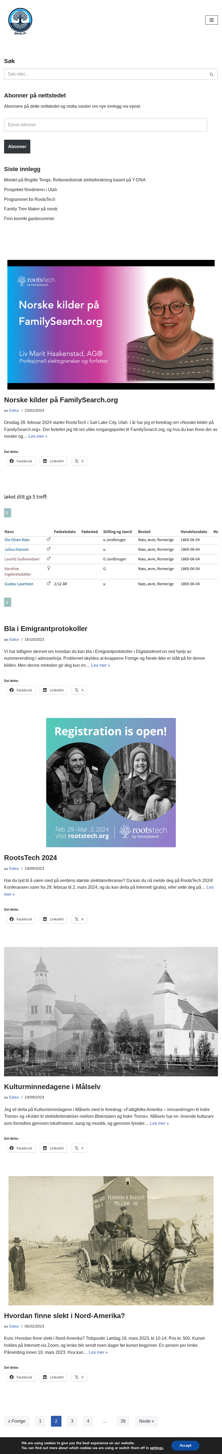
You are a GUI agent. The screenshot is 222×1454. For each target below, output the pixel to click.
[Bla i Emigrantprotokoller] (111, 553)
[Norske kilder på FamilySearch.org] (111, 324)
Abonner (17, 146)
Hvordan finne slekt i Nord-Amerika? (64, 1316)
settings (156, 1448)
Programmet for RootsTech (29, 199)
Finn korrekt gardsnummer (29, 218)
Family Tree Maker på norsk (30, 209)
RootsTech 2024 (30, 858)
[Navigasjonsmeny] (211, 20)
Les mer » (37, 436)
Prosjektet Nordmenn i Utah (30, 189)
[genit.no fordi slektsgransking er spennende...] (20, 20)
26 (123, 1421)
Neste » (146, 1421)
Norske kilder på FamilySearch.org (61, 400)
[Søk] (212, 74)
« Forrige (16, 1421)
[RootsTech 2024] (111, 782)
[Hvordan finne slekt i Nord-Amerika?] (111, 1240)
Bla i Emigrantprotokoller (45, 629)
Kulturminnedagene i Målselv (52, 1087)
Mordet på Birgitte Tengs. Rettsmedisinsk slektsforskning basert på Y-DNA (75, 180)
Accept (185, 1445)
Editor (14, 410)
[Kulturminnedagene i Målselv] (111, 1011)
